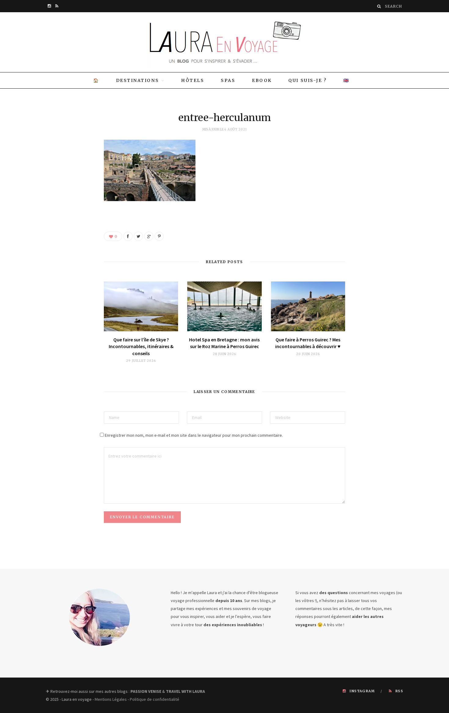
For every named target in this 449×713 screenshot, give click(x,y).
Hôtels (192, 80)
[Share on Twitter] (138, 236)
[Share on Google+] (148, 236)
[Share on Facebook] (128, 236)
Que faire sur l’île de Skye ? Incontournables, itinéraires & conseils (141, 346)
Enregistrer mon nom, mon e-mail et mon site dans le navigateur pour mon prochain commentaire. (194, 435)
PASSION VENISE (145, 691)
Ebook (262, 80)
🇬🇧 (346, 80)
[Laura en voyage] (224, 42)
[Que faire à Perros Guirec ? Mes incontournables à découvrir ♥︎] (308, 306)
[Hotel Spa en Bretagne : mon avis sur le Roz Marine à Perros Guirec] (224, 306)
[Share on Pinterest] (159, 236)
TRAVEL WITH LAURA (185, 691)
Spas (228, 80)
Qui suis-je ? (307, 80)
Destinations (137, 80)
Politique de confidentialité (154, 699)
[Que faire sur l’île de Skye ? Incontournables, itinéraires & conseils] (141, 306)
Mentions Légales (111, 699)
